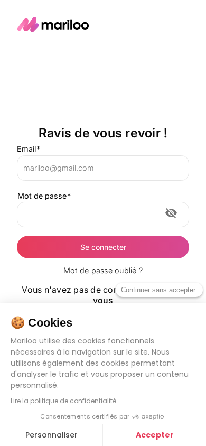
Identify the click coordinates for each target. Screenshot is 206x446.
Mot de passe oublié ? (103, 270)
